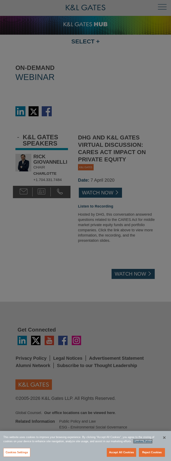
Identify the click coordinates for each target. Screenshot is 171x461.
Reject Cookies (152, 452)
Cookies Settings (17, 452)
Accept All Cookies (121, 452)
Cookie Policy (143, 441)
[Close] (164, 437)
